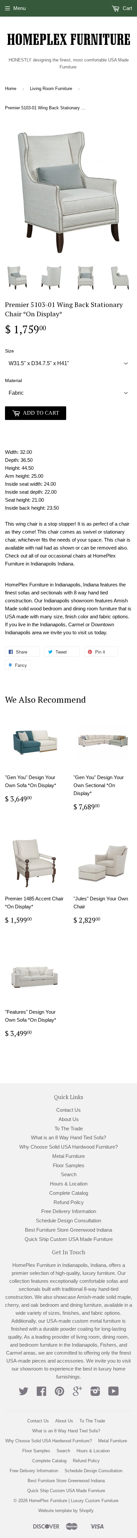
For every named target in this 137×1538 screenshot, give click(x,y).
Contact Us (68, 1110)
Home (10, 88)
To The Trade (69, 1128)
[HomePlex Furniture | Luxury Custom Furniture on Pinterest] (60, 1393)
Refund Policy (69, 1202)
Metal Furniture (68, 1156)
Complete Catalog (68, 1193)
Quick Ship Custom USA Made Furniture (69, 1239)
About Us (69, 1119)
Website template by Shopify (66, 1510)
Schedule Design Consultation (68, 1220)
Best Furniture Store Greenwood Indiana (68, 1230)
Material (13, 380)
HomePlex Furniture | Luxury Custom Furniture (73, 1500)
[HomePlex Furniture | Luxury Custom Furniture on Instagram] (95, 1393)
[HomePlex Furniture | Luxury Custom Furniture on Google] (77, 1393)
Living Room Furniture (51, 88)
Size (9, 351)
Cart (126, 8)
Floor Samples (68, 1165)
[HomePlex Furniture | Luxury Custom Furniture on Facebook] (42, 1393)
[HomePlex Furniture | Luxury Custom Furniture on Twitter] (24, 1393)
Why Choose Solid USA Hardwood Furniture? (68, 1147)
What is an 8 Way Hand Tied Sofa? (68, 1137)
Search (68, 1174)
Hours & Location (68, 1183)
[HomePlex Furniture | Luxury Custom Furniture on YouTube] (113, 1393)
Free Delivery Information (68, 1211)
